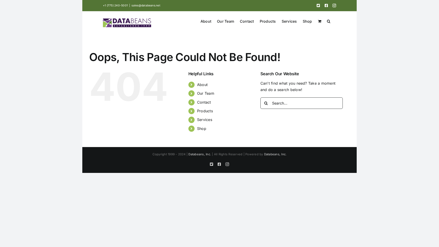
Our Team (205, 93)
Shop (201, 128)
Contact (204, 102)
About (202, 84)
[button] (328, 20)
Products (205, 111)
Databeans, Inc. (199, 154)
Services (204, 119)
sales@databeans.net (145, 5)
